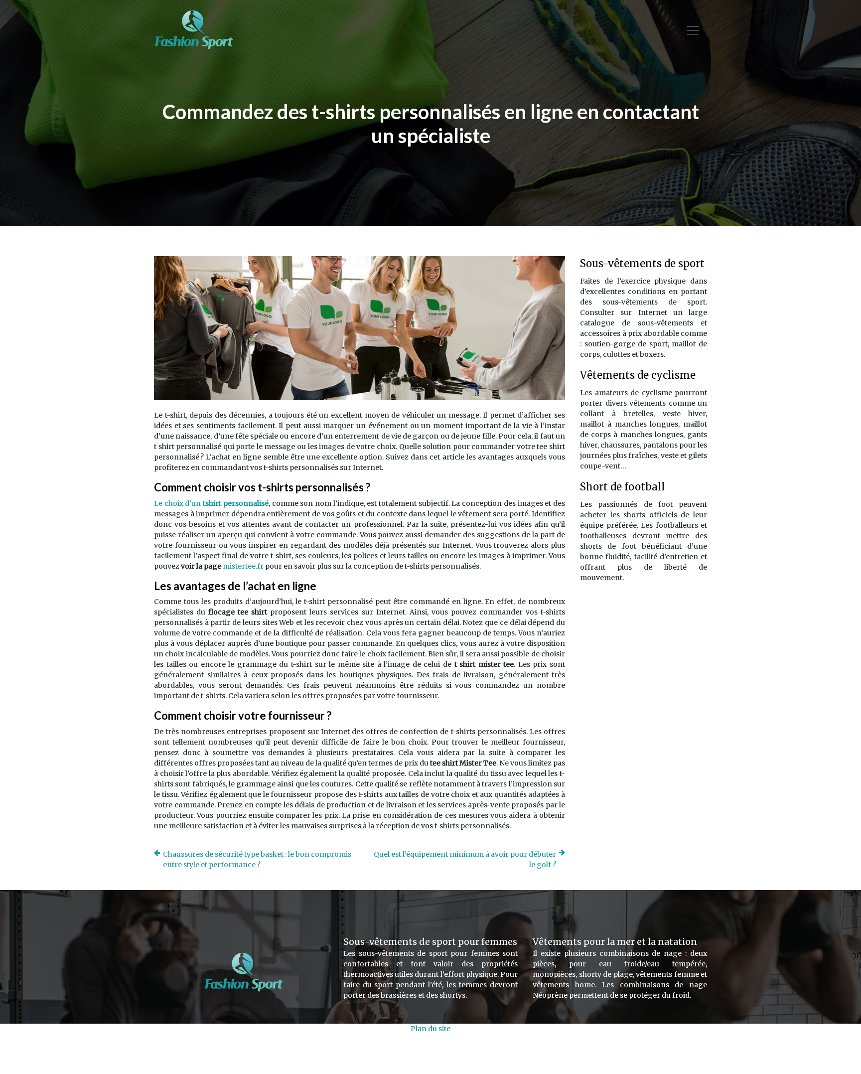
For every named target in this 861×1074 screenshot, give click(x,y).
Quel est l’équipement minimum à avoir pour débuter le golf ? (465, 859)
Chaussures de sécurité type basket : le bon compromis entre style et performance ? (257, 859)
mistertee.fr (243, 566)
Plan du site (430, 1028)
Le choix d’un (211, 503)
